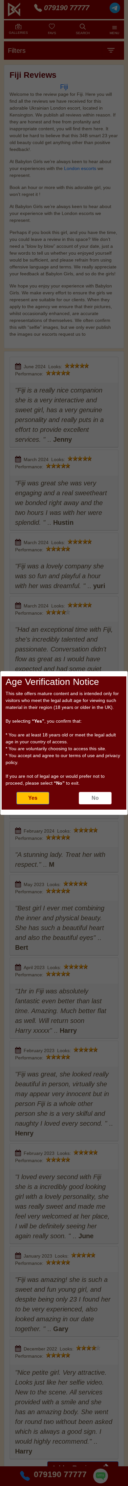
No (95, 798)
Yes (32, 798)
